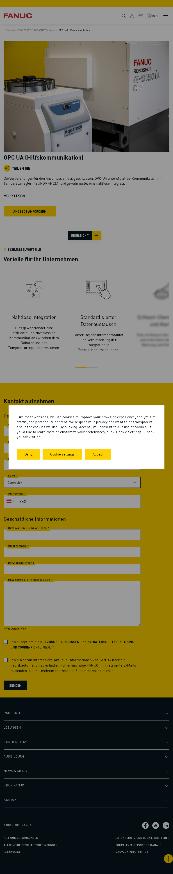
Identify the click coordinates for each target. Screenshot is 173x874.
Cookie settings (62, 454)
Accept (98, 454)
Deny (28, 454)
